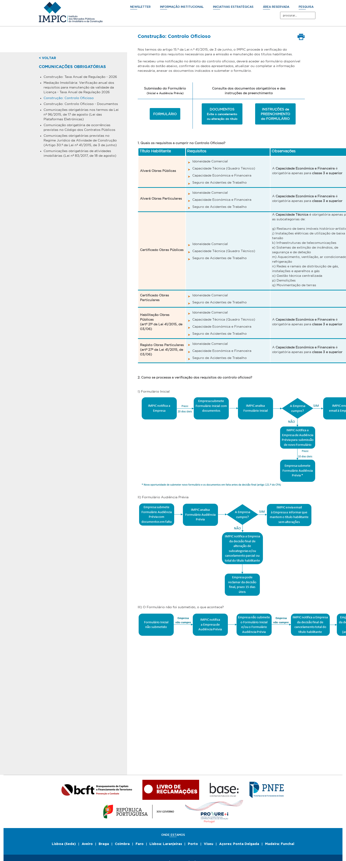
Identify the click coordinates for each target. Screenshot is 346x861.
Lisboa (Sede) (64, 844)
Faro (140, 844)
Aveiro (87, 844)
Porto (193, 844)
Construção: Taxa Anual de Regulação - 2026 (80, 77)
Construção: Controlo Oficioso (69, 98)
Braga (104, 844)
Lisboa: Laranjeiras (165, 844)
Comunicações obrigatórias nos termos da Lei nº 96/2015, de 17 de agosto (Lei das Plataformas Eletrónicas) (81, 114)
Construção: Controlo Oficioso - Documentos (81, 104)
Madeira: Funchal (279, 844)
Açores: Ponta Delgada (239, 844)
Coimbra (122, 844)
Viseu (208, 844)
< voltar (47, 58)
